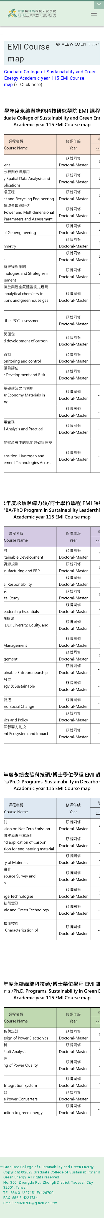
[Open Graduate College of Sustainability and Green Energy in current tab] (42, 13)
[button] (94, 13)
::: (1, 33)
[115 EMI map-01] (52, 290)
